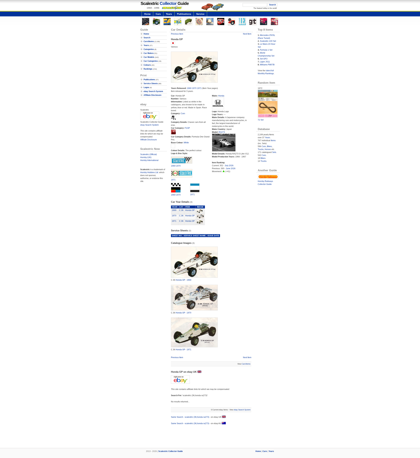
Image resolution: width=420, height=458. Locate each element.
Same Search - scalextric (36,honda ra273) (190, 417)
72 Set (260, 120)
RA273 (222, 132)
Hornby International (149, 160)
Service (200, 14)
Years (169, 14)
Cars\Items (149, 41)
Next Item (247, 34)
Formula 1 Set (266, 50)
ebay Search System (153, 91)
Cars (158, 14)
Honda (221, 96)
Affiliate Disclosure (152, 95)
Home (147, 14)
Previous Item (177, 34)
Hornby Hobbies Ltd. (149, 172)
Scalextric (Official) (148, 154)
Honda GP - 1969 (183, 280)
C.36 (181, 210)
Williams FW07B (267, 65)
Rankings (148, 69)
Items (273, 140)
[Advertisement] (210, 437)
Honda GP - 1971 (183, 349)
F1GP (187, 128)
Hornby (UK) (145, 157)
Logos (146, 87)
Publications (184, 14)
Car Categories (151, 61)
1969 (189, 88)
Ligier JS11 (265, 62)
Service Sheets (151, 83)
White (186, 142)
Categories (149, 49)
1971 (199, 88)
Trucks (261, 149)
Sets (274, 152)
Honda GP (190, 210)
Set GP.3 (263, 59)
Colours (147, 65)
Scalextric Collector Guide (170, 451)
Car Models (149, 57)
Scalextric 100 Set (268, 41)
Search (147, 38)
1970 (194, 88)
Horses (268, 149)
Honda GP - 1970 (183, 313)
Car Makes (149, 53)
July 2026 (229, 165)
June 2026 (230, 168)
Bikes (269, 146)
